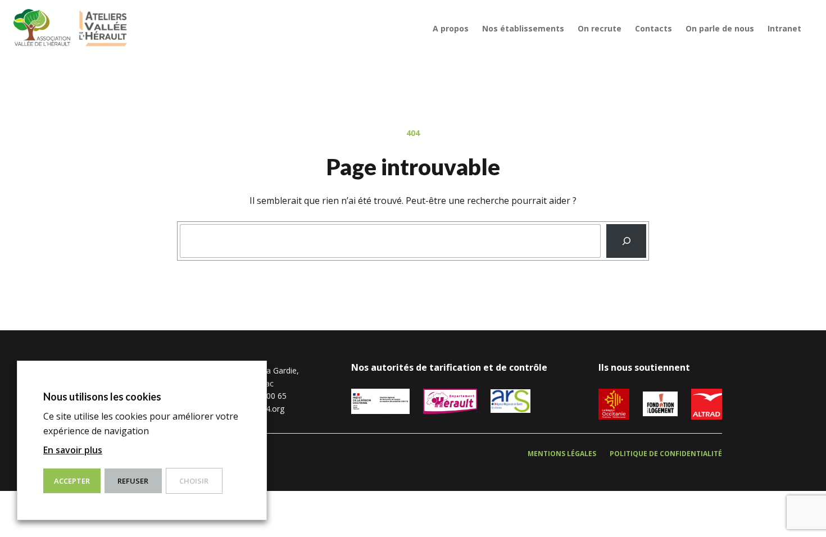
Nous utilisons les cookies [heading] (102, 396)
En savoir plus (72, 450)
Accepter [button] (72, 481)
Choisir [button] (193, 481)
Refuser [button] (132, 481)
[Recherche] (626, 241)
